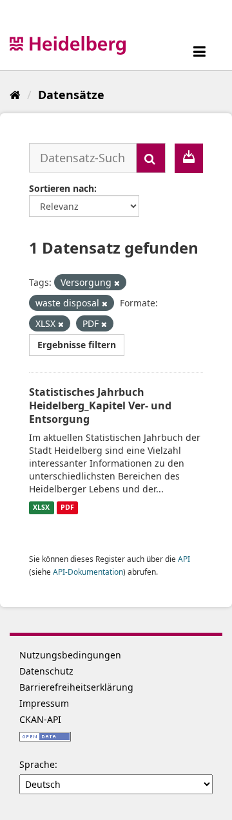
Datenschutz (46, 671)
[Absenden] (151, 158)
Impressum (44, 703)
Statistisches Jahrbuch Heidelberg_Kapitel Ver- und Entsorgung (100, 405)
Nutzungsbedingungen (70, 655)
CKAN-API (40, 719)
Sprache (37, 764)
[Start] (15, 94)
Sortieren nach (61, 188)
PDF (67, 507)
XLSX (41, 507)
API (184, 559)
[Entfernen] (117, 283)
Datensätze (71, 94)
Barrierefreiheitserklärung (76, 687)
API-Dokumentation (88, 571)
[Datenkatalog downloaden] (189, 158)
